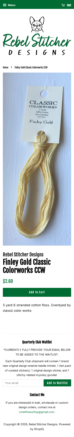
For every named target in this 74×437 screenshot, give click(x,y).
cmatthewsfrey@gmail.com (36, 412)
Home (5, 67)
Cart (68, 5)
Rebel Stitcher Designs (43, 424)
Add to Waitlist (57, 383)
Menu (11, 5)
